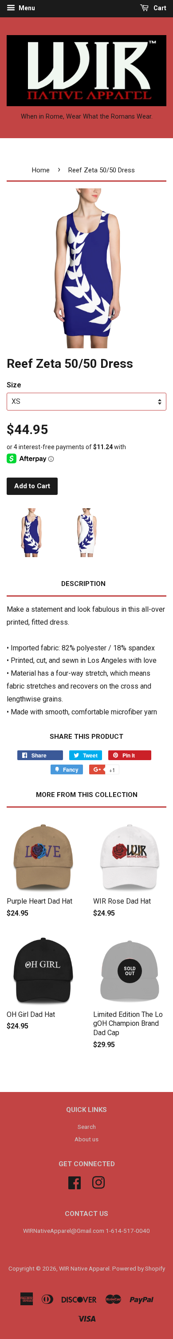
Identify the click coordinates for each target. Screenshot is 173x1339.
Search (87, 1126)
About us (86, 1139)
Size (14, 385)
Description (83, 584)
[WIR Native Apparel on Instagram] (98, 1181)
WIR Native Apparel (84, 1268)
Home (41, 170)
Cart (159, 8)
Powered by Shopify (138, 1268)
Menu (26, 8)
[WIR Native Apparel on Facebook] (74, 1181)
